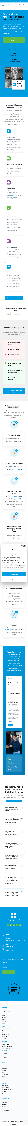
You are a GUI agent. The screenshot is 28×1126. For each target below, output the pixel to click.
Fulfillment (4, 1010)
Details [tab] (14, 549)
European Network (7, 1046)
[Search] (23, 4)
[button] (20, 4)
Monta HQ (8, 936)
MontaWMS (14, 195)
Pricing (3, 1023)
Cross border (5, 1044)
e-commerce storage (12, 496)
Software (4, 1036)
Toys (3, 1078)
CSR (3, 1108)
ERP (3, 1093)
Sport (3, 1076)
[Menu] (25, 4)
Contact (4, 1101)
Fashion (4, 1070)
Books (3, 1065)
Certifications (5, 1110)
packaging (9, 538)
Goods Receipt (6, 1012)
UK (2, 1055)
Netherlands (5, 1053)
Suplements (5, 1080)
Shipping (4, 1019)
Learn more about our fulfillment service (14, 391)
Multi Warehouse (6, 1048)
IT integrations (17, 439)
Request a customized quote (13, 39)
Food (3, 1072)
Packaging (4, 1017)
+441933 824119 (9, 946)
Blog (3, 1114)
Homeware (5, 1074)
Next (10, 725)
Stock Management (7, 1031)
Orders (3, 1015)
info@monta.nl (9, 950)
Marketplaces (5, 1087)
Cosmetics (4, 1066)
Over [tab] (23, 549)
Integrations (5, 1085)
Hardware (4, 1038)
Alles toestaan (14, 574)
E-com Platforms (6, 1089)
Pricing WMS (5, 1034)
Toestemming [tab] (5, 549)
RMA (3, 1032)
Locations (4, 1104)
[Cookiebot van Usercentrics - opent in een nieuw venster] (20, 546)
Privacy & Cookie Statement (17, 1123)
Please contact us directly (14, 801)
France (3, 1059)
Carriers (4, 1091)
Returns (4, 1021)
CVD (3, 1112)
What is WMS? (6, 1029)
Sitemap (14, 1124)
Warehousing (5, 1013)
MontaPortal (10, 198)
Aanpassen (13, 578)
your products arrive (16, 469)
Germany (4, 1057)
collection (13, 537)
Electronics (5, 1068)
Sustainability (5, 1106)
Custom (4, 1095)
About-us (4, 1102)
